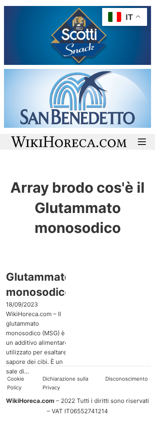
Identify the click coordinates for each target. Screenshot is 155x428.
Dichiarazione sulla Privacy (65, 383)
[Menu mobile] (142, 142)
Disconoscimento (126, 378)
